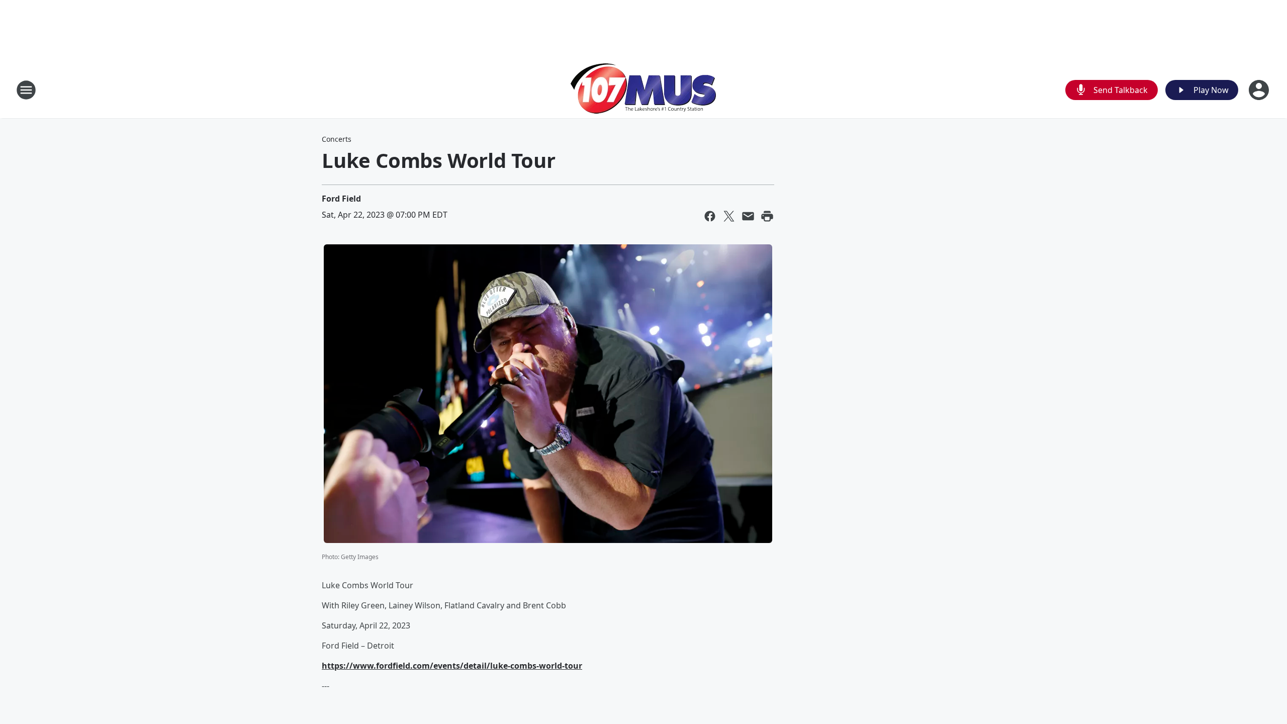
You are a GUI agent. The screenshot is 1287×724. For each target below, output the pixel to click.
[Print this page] (767, 216)
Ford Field (341, 198)
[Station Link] (643, 89)
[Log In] (1260, 90)
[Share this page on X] (729, 216)
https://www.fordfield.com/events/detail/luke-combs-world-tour (452, 665)
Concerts (336, 139)
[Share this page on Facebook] (710, 216)
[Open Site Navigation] (26, 90)
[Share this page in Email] (748, 216)
